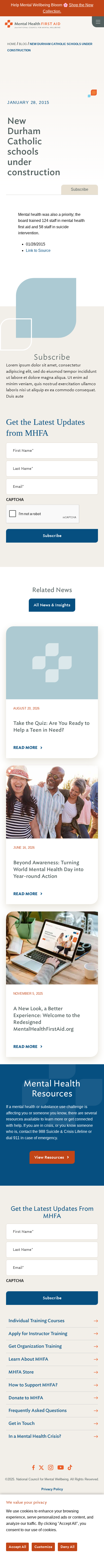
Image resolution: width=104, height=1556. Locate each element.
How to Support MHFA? (33, 1385)
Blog (23, 44)
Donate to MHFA (25, 1398)
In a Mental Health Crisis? (34, 1436)
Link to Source (38, 250)
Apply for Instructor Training (37, 1334)
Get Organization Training (35, 1346)
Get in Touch (21, 1423)
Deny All (67, 1547)
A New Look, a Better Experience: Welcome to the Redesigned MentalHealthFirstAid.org (46, 1018)
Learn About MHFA (28, 1359)
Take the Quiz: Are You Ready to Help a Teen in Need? (51, 726)
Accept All (17, 1547)
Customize (43, 1547)
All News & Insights (52, 605)
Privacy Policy (52, 1489)
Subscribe (79, 189)
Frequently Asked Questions (37, 1410)
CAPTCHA (15, 499)
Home (11, 44)
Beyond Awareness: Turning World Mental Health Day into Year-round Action (48, 869)
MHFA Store (21, 1372)
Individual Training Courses (36, 1321)
